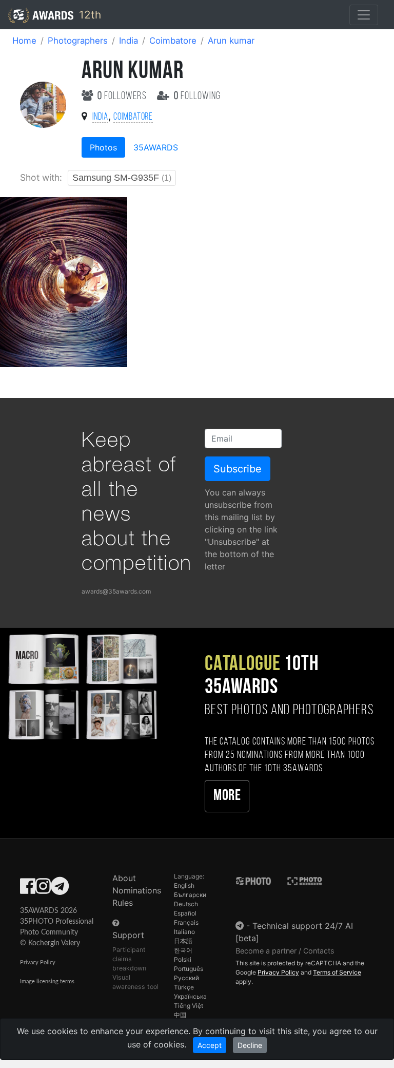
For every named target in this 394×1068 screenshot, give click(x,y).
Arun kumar (231, 40)
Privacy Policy (37, 962)
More (227, 796)
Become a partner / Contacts (284, 950)
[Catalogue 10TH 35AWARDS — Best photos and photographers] (82, 685)
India (128, 40)
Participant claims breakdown (129, 959)
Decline (250, 1045)
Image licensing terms (47, 981)
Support (128, 935)
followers (123, 96)
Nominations (136, 890)
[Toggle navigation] (363, 15)
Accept (210, 1045)
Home (24, 40)
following (197, 96)
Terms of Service (337, 972)
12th (88, 14)
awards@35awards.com (116, 591)
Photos (103, 147)
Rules (122, 903)
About (124, 878)
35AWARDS (155, 147)
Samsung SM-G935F (121, 178)
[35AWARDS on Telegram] (60, 889)
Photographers (78, 40)
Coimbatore (172, 40)
